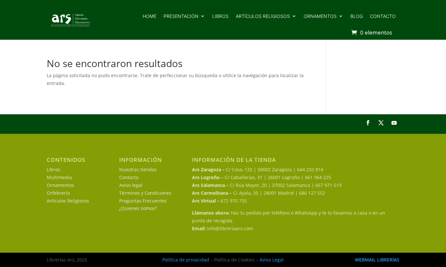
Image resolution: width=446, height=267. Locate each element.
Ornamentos (320, 16)
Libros (220, 16)
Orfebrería (58, 193)
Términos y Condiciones (145, 193)
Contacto (383, 16)
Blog (356, 16)
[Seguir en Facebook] (368, 123)
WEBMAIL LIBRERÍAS (377, 260)
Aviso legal (130, 185)
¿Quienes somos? (138, 208)
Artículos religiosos (263, 16)
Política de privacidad (185, 260)
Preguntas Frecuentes (143, 201)
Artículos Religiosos (68, 201)
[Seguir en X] (381, 123)
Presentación (181, 16)
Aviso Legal (272, 260)
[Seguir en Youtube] (394, 123)
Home (149, 16)
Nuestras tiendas (138, 169)
